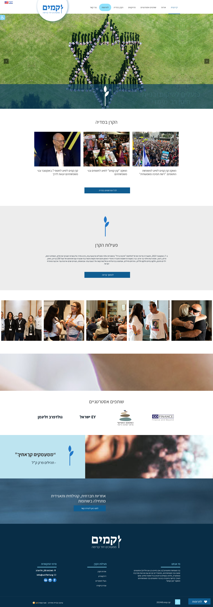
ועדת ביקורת (101, 585)
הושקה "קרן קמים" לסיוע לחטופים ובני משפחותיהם (107, 172)
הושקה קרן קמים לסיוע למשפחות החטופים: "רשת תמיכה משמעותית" (157, 172)
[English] (7, 3)
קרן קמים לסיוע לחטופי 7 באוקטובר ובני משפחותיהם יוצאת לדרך (57, 172)
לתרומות (197, 601)
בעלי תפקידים (100, 580)
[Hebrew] (11, 3)
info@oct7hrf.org (45, 575)
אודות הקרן (102, 571)
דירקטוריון (102, 576)
